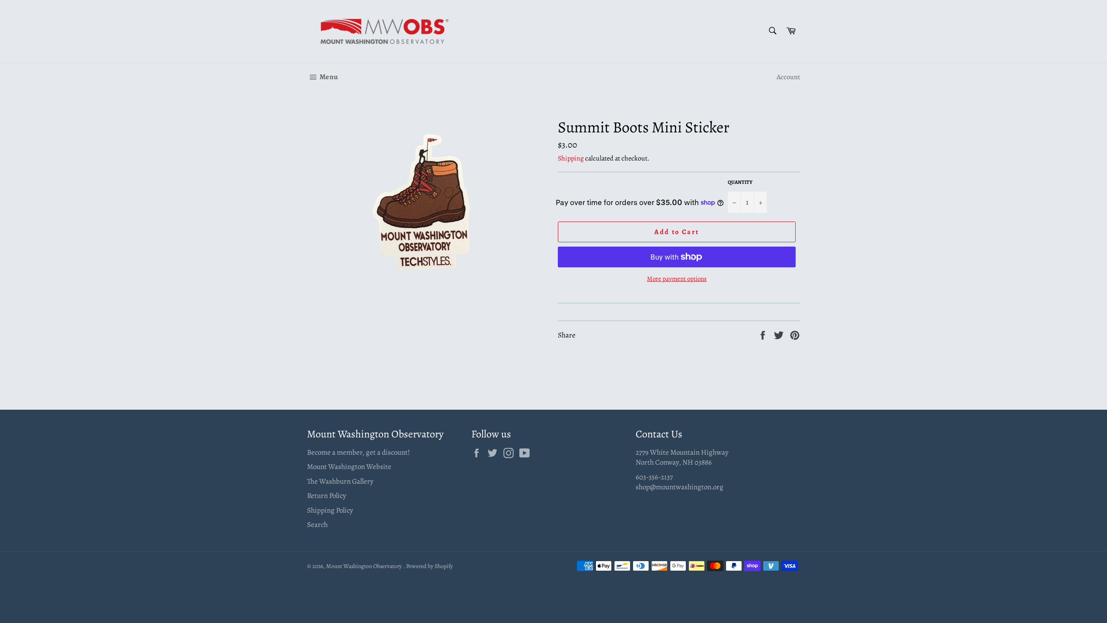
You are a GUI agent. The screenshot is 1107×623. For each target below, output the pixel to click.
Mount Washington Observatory (364, 566)
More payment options (677, 278)
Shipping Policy (330, 510)
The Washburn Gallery (340, 481)
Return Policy (326, 496)
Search (317, 525)
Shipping (571, 158)
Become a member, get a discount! (358, 452)
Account (788, 77)
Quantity (740, 182)
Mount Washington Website (349, 467)
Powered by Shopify (429, 566)
